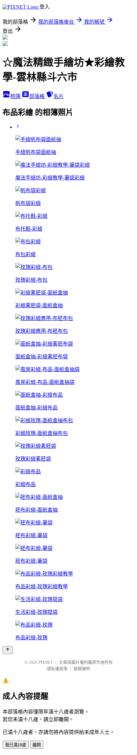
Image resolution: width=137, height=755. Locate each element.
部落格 (37, 96)
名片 (59, 96)
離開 (36, 745)
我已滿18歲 (15, 745)
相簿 (16, 96)
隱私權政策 (57, 668)
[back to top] (8, 650)
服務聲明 (82, 668)
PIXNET (46, 662)
